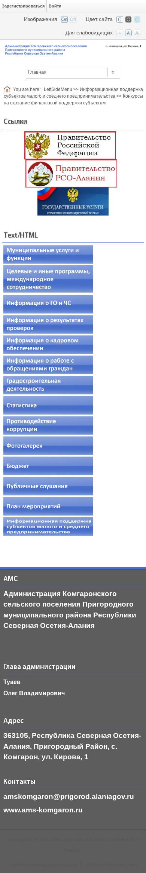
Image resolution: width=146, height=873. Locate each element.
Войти (55, 6)
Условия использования (111, 864)
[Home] (8, 89)
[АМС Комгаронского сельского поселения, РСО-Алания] (73, 49)
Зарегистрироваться (23, 6)
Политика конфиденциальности (43, 864)
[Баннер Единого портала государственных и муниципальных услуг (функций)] (73, 201)
